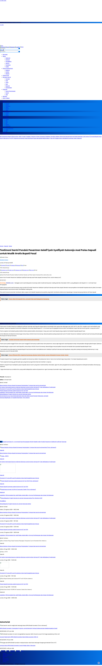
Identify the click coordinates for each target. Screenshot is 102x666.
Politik (7, 67)
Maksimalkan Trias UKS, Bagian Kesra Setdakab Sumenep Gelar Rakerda (62, 138)
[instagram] (12, 47)
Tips (7, 94)
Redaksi (4, 653)
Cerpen (8, 79)
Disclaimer (5, 656)
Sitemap (4, 661)
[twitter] (7, 47)
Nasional (8, 58)
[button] (1, 280)
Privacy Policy (5, 658)
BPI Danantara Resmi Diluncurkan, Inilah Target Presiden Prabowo (18, 136)
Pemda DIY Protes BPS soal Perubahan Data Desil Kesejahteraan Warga (19, 573)
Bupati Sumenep (7, 442)
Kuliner (7, 72)
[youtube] (17, 47)
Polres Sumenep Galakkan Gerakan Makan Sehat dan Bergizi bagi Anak (55, 136)
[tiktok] (21, 47)
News (10, 246)
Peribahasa (9, 87)
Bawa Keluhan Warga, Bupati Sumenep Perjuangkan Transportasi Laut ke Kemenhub (23, 546)
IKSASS (32, 442)
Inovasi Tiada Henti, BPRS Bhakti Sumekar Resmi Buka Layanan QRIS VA (19, 637)
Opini (7, 82)
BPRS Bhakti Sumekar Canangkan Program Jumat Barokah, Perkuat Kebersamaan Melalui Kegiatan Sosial (28, 628)
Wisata (7, 74)
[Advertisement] (41, 11)
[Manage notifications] (99, 663)
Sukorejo (64, 442)
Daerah (8, 60)
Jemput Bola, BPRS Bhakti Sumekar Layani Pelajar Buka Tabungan (17, 645)
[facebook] (2, 47)
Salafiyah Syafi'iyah (56, 442)
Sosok (7, 93)
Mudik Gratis (37, 442)
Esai (7, 84)
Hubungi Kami (6, 660)
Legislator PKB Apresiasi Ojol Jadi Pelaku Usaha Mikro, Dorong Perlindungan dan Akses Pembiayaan (26, 595)
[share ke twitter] (7, 265)
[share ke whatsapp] (12, 265)
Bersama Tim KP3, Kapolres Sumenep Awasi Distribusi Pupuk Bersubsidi (23, 138)
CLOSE (2, 24)
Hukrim (7, 63)
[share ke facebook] (2, 265)
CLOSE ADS (3, 0)
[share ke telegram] (17, 265)
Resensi (8, 86)
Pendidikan (8, 61)
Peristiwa (8, 65)
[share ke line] (21, 265)
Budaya (8, 70)
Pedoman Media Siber (7, 654)
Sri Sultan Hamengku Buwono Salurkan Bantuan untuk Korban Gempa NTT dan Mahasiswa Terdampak (27, 557)
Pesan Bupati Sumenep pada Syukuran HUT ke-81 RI (14, 584)
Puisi (7, 80)
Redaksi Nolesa (4, 260)
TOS (3, 657)
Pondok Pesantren (46, 442)
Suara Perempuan (10, 91)
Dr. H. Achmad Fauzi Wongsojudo (21, 442)
